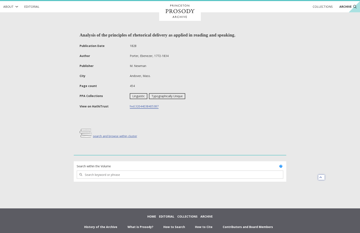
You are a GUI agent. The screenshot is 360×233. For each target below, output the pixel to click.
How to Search (174, 227)
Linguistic (138, 96)
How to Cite (203, 227)
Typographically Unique (167, 96)
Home (151, 216)
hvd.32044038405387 (144, 106)
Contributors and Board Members (248, 227)
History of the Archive (100, 227)
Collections (323, 7)
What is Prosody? (140, 227)
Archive (206, 216)
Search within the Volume (94, 166)
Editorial (31, 7)
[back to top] (321, 177)
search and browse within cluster (115, 136)
